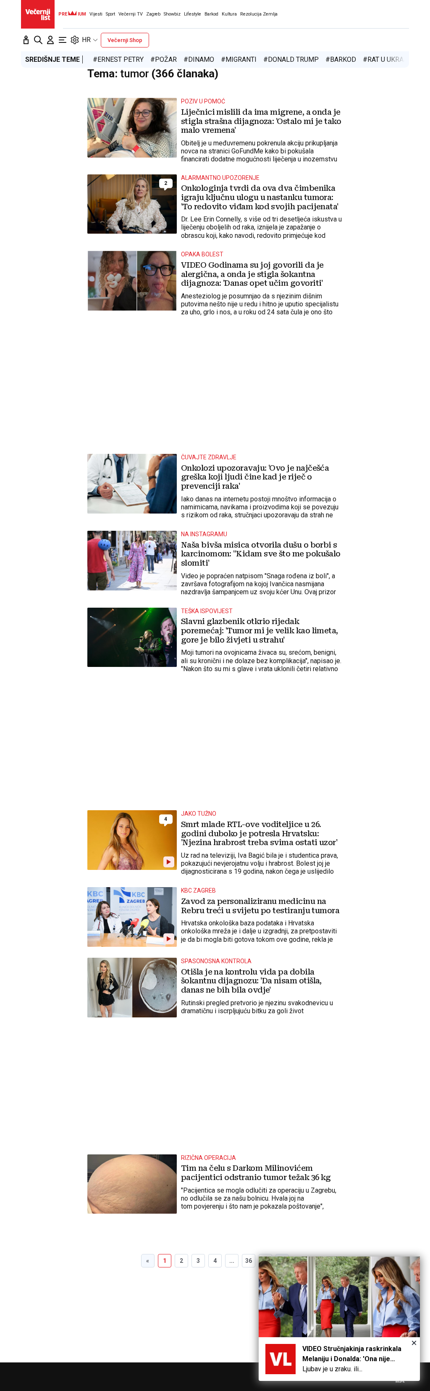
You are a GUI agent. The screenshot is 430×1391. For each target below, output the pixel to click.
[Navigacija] (63, 40)
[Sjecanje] (26, 40)
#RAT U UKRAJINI (389, 59)
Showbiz (172, 14)
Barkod (211, 14)
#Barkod (340, 59)
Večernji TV (130, 14)
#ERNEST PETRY (118, 59)
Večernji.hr (38, 14)
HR (86, 40)
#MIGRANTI (239, 59)
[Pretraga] (38, 40)
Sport (110, 14)
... (231, 1260)
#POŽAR (163, 59)
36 (248, 1260)
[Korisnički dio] (50, 40)
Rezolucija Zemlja (259, 14)
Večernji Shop (125, 40)
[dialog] (339, 1319)
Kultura (229, 14)
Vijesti (95, 14)
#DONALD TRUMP (291, 59)
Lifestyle (192, 14)
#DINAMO (199, 59)
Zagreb (153, 14)
